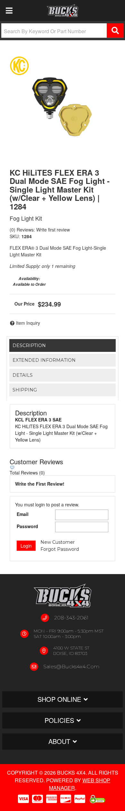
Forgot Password (59, 549)
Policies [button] (59, 720)
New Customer (57, 542)
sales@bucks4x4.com (71, 666)
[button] (62, 30)
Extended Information (44, 360)
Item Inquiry (28, 323)
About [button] (59, 741)
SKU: (15, 236)
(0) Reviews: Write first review (40, 229)
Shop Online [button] (59, 699)
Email (23, 514)
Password (27, 526)
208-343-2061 (71, 618)
